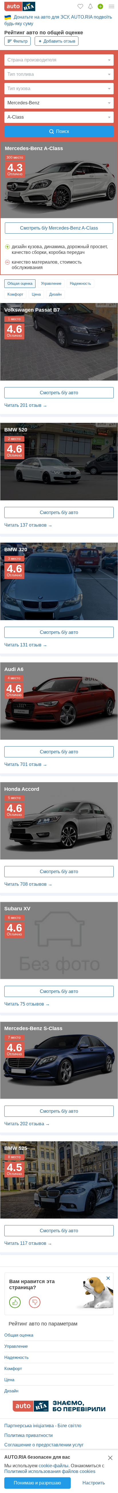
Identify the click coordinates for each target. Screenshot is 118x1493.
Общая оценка (19, 283)
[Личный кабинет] (111, 6)
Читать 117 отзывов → (28, 1243)
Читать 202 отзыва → (27, 1123)
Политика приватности (28, 1435)
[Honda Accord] (59, 821)
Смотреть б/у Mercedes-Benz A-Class (59, 228)
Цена (36, 294)
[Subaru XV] (59, 940)
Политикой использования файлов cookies (49, 1471)
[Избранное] (80, 6)
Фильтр (20, 41)
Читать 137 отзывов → (28, 525)
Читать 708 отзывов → (28, 884)
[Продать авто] (100, 6)
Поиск (62, 131)
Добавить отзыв (59, 41)
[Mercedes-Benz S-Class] (59, 1060)
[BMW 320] (59, 581)
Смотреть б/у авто (59, 392)
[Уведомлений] (90, 6)
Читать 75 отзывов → (27, 1004)
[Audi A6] (59, 701)
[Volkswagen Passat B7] (59, 342)
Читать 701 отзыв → (25, 764)
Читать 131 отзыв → (25, 644)
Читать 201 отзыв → (25, 405)
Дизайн (55, 294)
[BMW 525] (59, 1180)
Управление (51, 283)
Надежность (80, 283)
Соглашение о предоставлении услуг (44, 1444)
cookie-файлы (53, 1465)
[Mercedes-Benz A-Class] (59, 179)
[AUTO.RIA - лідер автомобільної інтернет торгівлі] (19, 6)
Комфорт (15, 294)
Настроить (93, 1482)
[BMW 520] (59, 462)
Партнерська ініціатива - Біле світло (42, 1425)
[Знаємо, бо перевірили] (59, 1410)
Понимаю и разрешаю (37, 1482)
